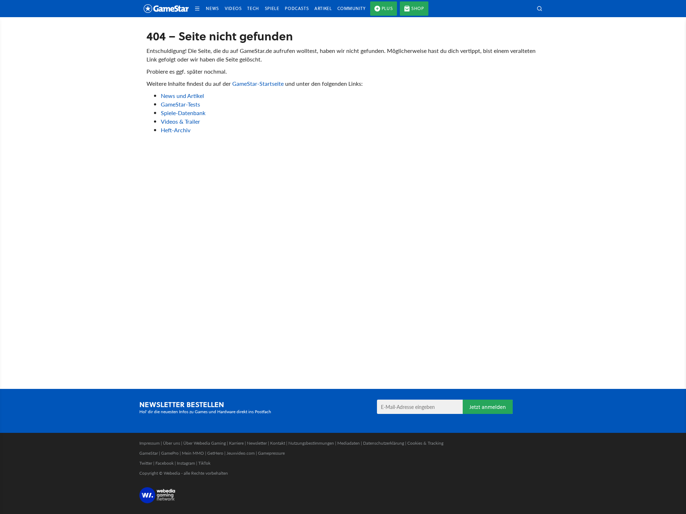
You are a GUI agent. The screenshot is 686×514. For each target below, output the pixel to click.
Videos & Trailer (180, 121)
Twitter (145, 463)
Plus (387, 8)
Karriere (236, 443)
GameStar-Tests (180, 104)
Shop (417, 8)
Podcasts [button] (297, 8)
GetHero (215, 453)
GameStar (148, 453)
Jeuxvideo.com (241, 453)
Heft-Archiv (175, 130)
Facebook (164, 463)
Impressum (149, 443)
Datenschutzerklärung (383, 443)
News (212, 8)
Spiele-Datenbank (183, 113)
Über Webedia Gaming (204, 443)
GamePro (170, 453)
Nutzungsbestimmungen (311, 443)
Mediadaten (348, 443)
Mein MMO (193, 453)
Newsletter (257, 443)
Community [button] (351, 8)
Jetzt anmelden (487, 407)
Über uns (171, 443)
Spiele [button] (272, 8)
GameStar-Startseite (258, 83)
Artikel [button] (323, 8)
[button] (197, 8)
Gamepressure (271, 453)
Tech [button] (253, 8)
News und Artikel (182, 96)
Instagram (186, 463)
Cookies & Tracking (425, 443)
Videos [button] (233, 8)
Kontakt (277, 443)
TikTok (204, 463)
